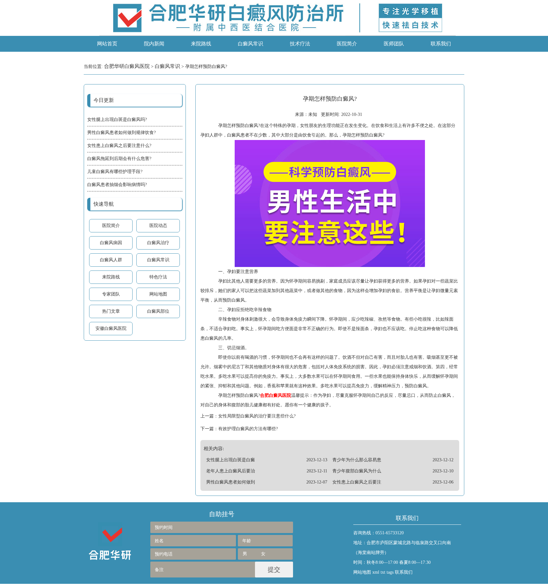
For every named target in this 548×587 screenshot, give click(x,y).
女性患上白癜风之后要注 (356, 482)
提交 (274, 569)
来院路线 (201, 43)
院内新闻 (154, 43)
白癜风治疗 (158, 242)
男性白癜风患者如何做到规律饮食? (121, 132)
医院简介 (347, 43)
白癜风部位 (158, 311)
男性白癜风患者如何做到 (230, 482)
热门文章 (111, 311)
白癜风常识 (250, 43)
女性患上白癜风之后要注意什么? (119, 145)
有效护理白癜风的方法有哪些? (248, 428)
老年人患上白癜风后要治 (230, 471)
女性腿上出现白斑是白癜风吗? (117, 119)
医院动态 (158, 225)
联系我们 (441, 43)
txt (383, 572)
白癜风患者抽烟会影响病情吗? (117, 184)
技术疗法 (300, 43)
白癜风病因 (111, 242)
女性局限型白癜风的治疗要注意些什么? (257, 416)
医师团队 (394, 43)
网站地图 (158, 294)
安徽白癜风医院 (111, 328)
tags (390, 572)
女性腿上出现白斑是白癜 (230, 459)
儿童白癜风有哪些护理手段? (114, 171)
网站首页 (107, 43)
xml (375, 572)
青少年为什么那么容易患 (356, 459)
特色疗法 (158, 277)
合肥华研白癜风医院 (127, 66)
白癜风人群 (111, 259)
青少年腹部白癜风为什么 (356, 471)
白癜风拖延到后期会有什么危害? (119, 158)
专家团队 (111, 294)
